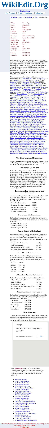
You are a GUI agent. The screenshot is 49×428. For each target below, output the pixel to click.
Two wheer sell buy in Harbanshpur (25, 413)
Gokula (32, 95)
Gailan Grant (44, 92)
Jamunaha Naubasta (40, 104)
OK (41, 336)
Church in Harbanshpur (22, 406)
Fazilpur (39, 122)
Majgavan (33, 107)
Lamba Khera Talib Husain (18, 146)
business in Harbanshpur (22, 411)
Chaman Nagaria (16, 150)
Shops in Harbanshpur (21, 389)
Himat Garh (13, 114)
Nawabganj (13, 121)
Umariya (28, 99)
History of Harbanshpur (22, 381)
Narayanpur (13, 97)
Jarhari (33, 121)
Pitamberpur (39, 121)
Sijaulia (33, 134)
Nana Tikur (13, 119)
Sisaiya (12, 122)
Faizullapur (42, 133)
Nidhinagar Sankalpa (34, 112)
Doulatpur (13, 82)
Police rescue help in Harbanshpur (25, 403)
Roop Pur (13, 151)
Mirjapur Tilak (22, 104)
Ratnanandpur (31, 150)
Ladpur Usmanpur (42, 134)
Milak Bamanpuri (20, 134)
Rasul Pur (45, 109)
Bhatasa (27, 121)
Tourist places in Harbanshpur (24, 388)
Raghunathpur (29, 90)
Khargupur (41, 99)
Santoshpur (26, 128)
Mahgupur (27, 89)
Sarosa (42, 119)
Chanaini (43, 100)
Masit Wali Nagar (38, 143)
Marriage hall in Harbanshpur (24, 400)
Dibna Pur (41, 144)
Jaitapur (31, 109)
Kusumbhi (20, 116)
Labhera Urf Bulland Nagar (35, 138)
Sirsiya (30, 104)
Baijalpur (16, 80)
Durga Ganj (25, 85)
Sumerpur (26, 107)
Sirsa (27, 80)
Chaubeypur (40, 97)
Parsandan (43, 114)
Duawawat (13, 139)
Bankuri (39, 107)
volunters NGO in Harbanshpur (24, 410)
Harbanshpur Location (22, 384)
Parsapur (12, 85)
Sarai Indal (36, 114)
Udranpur (14, 136)
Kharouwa (26, 82)
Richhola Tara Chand (16, 141)
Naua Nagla (34, 128)
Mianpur (31, 153)
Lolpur (38, 89)
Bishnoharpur (14, 92)
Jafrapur (43, 87)
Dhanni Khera (25, 111)
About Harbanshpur (21, 379)
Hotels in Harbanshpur (22, 398)
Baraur (41, 146)
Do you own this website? (24, 336)
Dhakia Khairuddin (16, 153)
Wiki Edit (14, 17)
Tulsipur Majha (18, 95)
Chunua (34, 144)
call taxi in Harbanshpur (22, 396)
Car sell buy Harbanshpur (22, 418)
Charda (12, 107)
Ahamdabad (14, 144)
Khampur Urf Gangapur (35, 136)
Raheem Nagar (26, 106)
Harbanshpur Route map (22, 386)
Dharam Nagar (21, 100)
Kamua (25, 153)
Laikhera (20, 139)
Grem (27, 133)
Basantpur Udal (15, 111)
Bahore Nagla (34, 133)
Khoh (12, 134)
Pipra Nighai (28, 141)
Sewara (44, 116)
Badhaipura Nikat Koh (17, 131)
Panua (25, 136)
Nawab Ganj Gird (27, 84)
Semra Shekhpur (39, 94)
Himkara (39, 148)
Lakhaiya (37, 100)
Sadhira (43, 117)
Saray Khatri (31, 87)
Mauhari (21, 114)
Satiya (16, 99)
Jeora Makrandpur (34, 124)
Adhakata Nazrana (16, 128)
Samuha (45, 148)
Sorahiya (20, 109)
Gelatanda (36, 141)
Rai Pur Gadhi (26, 119)
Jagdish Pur (24, 117)
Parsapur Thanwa (22, 94)
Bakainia (44, 129)
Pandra (33, 139)
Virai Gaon (38, 102)
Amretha (12, 116)
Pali (19, 119)
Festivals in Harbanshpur (22, 383)
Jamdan (19, 106)
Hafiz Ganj (21, 133)
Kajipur (37, 80)
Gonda (36, 17)
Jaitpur (16, 89)
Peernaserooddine (15, 102)
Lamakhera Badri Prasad (32, 131)
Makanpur (19, 107)
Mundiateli (37, 129)
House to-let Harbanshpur (23, 417)
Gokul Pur (27, 116)
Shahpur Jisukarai (20, 138)
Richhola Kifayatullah (26, 129)
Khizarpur (44, 153)
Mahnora (45, 112)
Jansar (18, 117)
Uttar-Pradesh (28, 17)
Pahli (40, 84)
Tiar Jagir (27, 139)
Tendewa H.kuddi (21, 112)
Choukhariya (30, 92)
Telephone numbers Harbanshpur (25, 401)
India (20, 17)
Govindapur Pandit (28, 102)
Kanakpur (38, 85)
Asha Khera (28, 114)
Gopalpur (13, 109)
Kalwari (26, 109)
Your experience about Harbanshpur (26, 420)
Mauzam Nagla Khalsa (38, 151)
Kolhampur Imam (26, 78)
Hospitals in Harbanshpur (22, 391)
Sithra (28, 134)
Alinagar (37, 153)
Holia (34, 106)
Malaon (12, 117)
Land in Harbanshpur (21, 415)
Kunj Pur (21, 121)
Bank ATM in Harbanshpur (23, 393)
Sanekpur (40, 126)
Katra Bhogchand (15, 87)
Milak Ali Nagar (33, 146)
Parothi (20, 136)
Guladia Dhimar (31, 122)
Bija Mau (25, 124)
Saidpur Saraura (41, 150)
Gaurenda (33, 111)
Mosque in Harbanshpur (22, 408)
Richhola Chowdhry (29, 148)
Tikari (37, 82)
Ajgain (33, 116)
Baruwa (38, 116)
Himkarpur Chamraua (23, 151)
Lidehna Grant (14, 90)
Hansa (24, 150)
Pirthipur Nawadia (15, 124)
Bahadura (21, 99)
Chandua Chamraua (16, 148)
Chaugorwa (13, 104)
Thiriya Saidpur (20, 122)
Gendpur (38, 109)
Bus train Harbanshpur (22, 395)
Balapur (34, 99)
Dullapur (13, 100)
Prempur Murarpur (30, 126)
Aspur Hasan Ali (41, 139)
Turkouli (13, 84)
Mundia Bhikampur (25, 144)
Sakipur (26, 97)
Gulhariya (30, 100)
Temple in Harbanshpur (22, 405)
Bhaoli (31, 117)
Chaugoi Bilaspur (42, 106)
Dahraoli (37, 117)
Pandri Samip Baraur (25, 143)
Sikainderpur (35, 119)
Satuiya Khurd (19, 126)
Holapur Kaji (41, 78)
